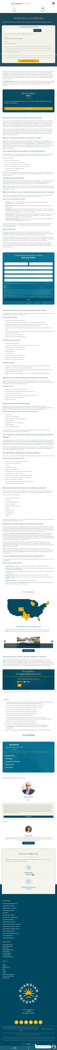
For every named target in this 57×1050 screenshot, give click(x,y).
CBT (21, 571)
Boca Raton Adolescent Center (10, 903)
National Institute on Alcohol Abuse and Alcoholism (24, 533)
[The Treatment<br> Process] (43, 8)
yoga (28, 582)
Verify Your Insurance (28, 887)
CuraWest (5, 912)
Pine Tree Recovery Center (9, 931)
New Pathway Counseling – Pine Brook (12, 924)
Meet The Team (6, 967)
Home (4, 964)
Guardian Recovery (8, 81)
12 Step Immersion (7, 955)
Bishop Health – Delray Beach (10, 908)
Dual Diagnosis (6, 951)
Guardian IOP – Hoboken (8, 915)
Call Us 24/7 (28, 873)
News (4, 969)
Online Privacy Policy (30, 1027)
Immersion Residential (8, 919)
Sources (7, 699)
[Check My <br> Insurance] (14, 8)
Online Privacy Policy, (31, 1034)
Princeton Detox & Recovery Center (11, 933)
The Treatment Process (43, 11)
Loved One (28, 681)
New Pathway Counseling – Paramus (11, 928)
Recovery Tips (8, 758)
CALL (15, 1048)
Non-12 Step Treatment (8, 956)
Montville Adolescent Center (9, 921)
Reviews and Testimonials (8, 974)
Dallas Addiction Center (8, 938)
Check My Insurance (14, 11)
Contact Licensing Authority (24, 1028)
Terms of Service (29, 33)
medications (17, 568)
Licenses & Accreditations (8, 976)
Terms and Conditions (16, 295)
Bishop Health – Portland (8, 905)
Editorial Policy (6, 978)
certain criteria (30, 143)
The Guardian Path (10, 755)
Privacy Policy (22, 33)
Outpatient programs (10, 580)
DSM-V (6, 233)
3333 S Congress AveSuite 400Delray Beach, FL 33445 (28, 1011)
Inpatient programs (10, 577)
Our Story (5, 965)
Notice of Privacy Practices (19, 1027)
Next (19, 685)
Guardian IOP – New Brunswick (10, 917)
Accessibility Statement (8, 1027)
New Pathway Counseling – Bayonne (11, 926)
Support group (9, 575)
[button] (53, 3)
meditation (21, 582)
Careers (4, 971)
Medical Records (13, 1028)
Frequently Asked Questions (12, 761)
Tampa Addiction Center (8, 910)
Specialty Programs (7, 953)
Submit (28, 299)
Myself (20, 681)
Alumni (4, 972)
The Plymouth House (8, 935)
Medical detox (8, 566)
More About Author (28, 842)
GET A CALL (37, 30)
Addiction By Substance (8, 946)
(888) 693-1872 (29, 874)
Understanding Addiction (8, 949)
